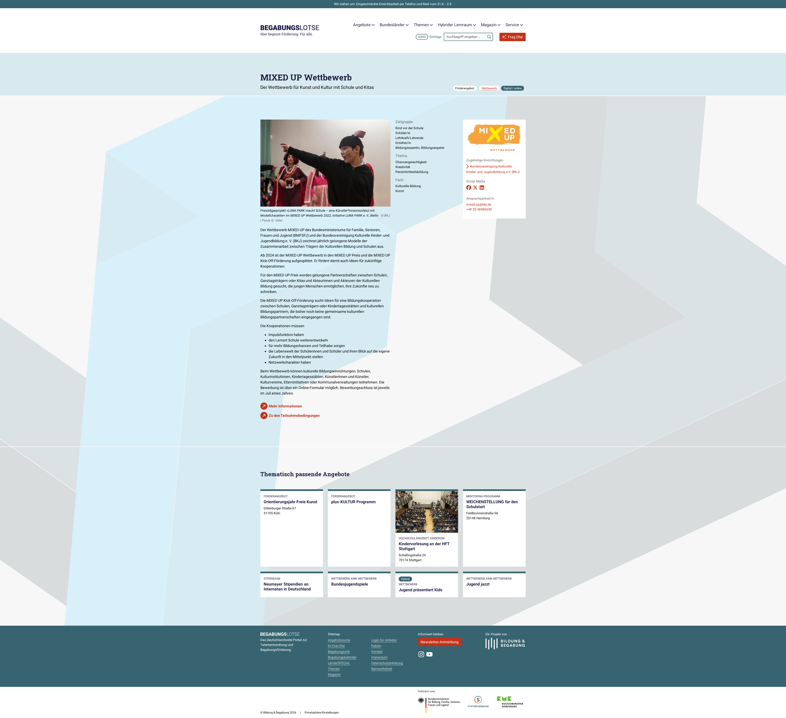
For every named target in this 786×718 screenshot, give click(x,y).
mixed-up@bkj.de (478, 204)
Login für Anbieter (384, 640)
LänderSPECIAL (339, 663)
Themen (334, 669)
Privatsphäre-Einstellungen (322, 712)
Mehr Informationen (285, 406)
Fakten (376, 646)
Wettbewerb (489, 88)
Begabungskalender (342, 657)
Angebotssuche (339, 640)
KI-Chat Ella (336, 646)
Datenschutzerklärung (387, 663)
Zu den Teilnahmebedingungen (294, 415)
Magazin (334, 674)
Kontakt (377, 652)
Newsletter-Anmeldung (439, 642)
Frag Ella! (515, 37)
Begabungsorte (339, 652)
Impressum (379, 657)
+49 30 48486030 (479, 209)
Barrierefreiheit (381, 669)
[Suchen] (489, 37)
